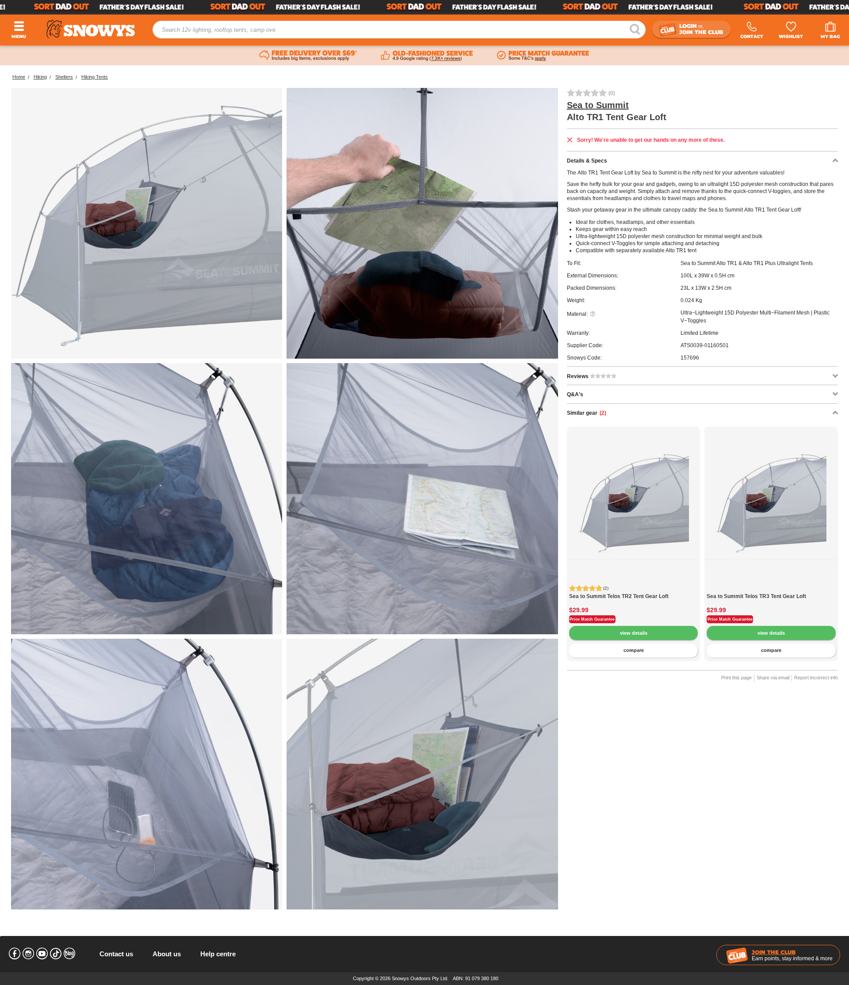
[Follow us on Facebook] (14, 953)
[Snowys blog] (69, 953)
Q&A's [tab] (575, 394)
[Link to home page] (90, 28)
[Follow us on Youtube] (42, 953)
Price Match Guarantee (592, 619)
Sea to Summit (598, 105)
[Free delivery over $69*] (308, 56)
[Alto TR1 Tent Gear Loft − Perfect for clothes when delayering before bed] (146, 498)
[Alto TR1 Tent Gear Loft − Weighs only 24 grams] (146, 774)
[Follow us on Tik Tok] (55, 953)
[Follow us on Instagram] (28, 953)
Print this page (736, 677)
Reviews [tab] (578, 376)
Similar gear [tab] (586, 413)
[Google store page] (427, 56)
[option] (633, 493)
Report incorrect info (816, 677)
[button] (580, 509)
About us (167, 954)
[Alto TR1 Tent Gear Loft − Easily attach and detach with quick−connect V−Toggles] (422, 498)
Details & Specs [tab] (587, 161)
